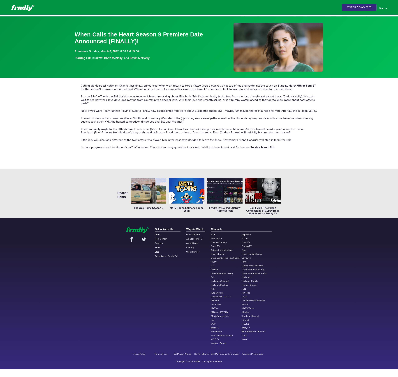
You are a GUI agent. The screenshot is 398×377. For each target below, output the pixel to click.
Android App (192, 243)
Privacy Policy (138, 354)
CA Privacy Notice (182, 354)
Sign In (383, 8)
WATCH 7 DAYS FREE (359, 7)
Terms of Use (161, 354)
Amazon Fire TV (194, 239)
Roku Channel (193, 234)
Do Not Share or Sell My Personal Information (216, 354)
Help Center (161, 239)
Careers (159, 243)
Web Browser (192, 252)
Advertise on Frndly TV (166, 256)
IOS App (190, 247)
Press (157, 247)
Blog (157, 252)
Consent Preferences (252, 354)
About (158, 234)
